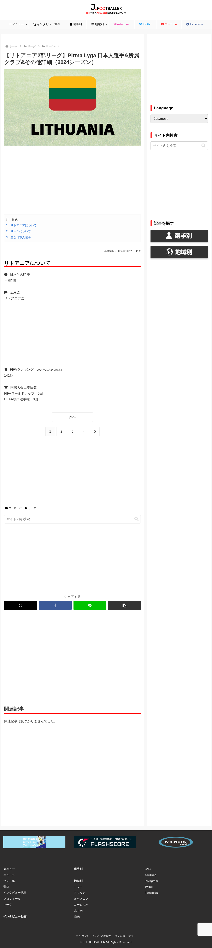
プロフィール (12, 898)
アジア (78, 887)
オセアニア (81, 898)
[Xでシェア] (20, 605)
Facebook (151, 892)
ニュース (9, 875)
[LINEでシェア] (89, 605)
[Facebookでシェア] (55, 605)
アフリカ (80, 892)
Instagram (151, 881)
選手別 (78, 869)
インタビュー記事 (14, 892)
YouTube (150, 875)
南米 (77, 916)
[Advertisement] (72, 180)
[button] (136, 519)
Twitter (149, 886)
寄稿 (6, 886)
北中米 (78, 910)
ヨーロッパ (15, 508)
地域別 (78, 881)
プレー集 (9, 881)
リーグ (32, 508)
